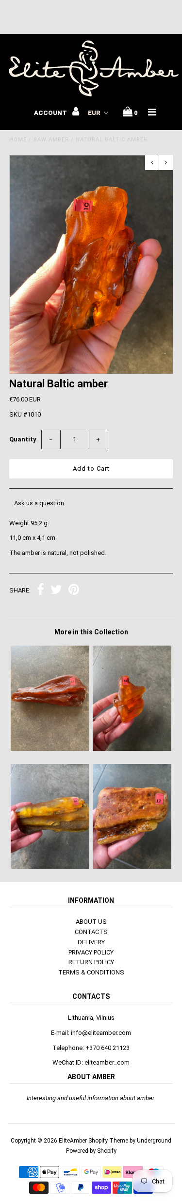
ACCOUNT (51, 112)
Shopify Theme (108, 1140)
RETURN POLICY (91, 962)
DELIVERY (91, 942)
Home (18, 139)
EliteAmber (73, 1140)
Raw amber (51, 139)
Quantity (22, 439)
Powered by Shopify (91, 1150)
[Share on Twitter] (56, 590)
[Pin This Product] (73, 590)
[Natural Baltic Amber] (50, 748)
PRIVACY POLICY (91, 952)
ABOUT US (91, 921)
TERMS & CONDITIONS (91, 972)
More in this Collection (91, 632)
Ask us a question (39, 503)
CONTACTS (91, 931)
